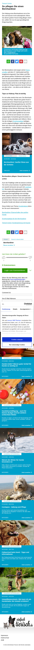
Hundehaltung (23, 206)
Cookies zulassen (17, 339)
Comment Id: (6, 292)
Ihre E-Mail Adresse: (9, 298)
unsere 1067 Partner (14, 320)
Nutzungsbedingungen (17, 279)
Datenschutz (5, 638)
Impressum (4, 635)
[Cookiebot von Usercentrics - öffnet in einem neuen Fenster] (24, 304)
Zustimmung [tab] (6, 309)
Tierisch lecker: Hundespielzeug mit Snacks (16, 223)
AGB (2, 640)
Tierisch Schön (7, 3)
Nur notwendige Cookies (17, 345)
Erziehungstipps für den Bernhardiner (14, 219)
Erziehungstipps (18, 121)
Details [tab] (15, 309)
